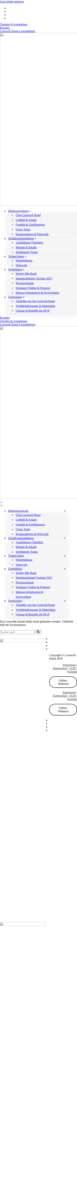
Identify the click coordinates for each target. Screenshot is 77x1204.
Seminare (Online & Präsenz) (33, 288)
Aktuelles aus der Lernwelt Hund (35, 301)
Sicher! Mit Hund (26, 273)
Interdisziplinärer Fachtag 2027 (34, 278)
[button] (30, 211)
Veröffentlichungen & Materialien (35, 306)
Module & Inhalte (26, 247)
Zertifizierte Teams (27, 252)
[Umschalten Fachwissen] (65, 601)
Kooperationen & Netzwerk (32, 234)
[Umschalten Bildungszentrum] (65, 510)
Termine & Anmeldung (13, 24)
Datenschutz (60, 668)
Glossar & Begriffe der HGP (33, 310)
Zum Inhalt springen (12, 1)
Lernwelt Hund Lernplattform (17, 31)
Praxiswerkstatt (25, 283)
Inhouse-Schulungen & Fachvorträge (37, 292)
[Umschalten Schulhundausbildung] (65, 538)
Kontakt (5, 27)
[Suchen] (38, 632)
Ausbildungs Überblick (29, 242)
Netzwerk (21, 265)
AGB (72, 668)
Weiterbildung (24, 260)
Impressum (69, 664)
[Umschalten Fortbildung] (65, 568)
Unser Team (23, 229)
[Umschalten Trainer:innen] (65, 556)
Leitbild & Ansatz (26, 220)
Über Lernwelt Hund (28, 215)
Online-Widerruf (63, 682)
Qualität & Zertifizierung (30, 224)
